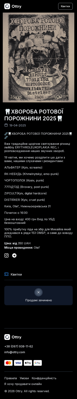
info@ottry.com (14, 352)
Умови (24, 378)
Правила (10, 378)
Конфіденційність (44, 378)
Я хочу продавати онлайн (23, 384)
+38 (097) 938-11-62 (18, 346)
